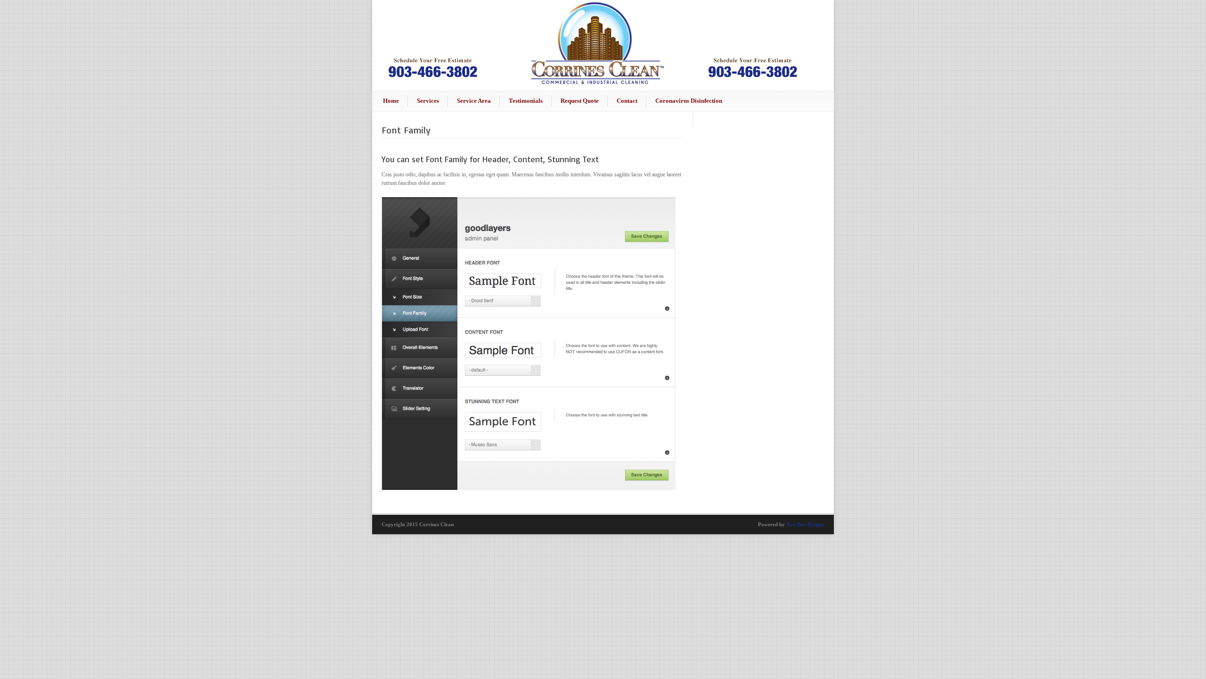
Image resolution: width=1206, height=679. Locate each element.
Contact (627, 100)
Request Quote (580, 100)
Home (391, 100)
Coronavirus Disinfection (688, 100)
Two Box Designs (805, 524)
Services (428, 100)
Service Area (474, 100)
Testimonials (526, 100)
